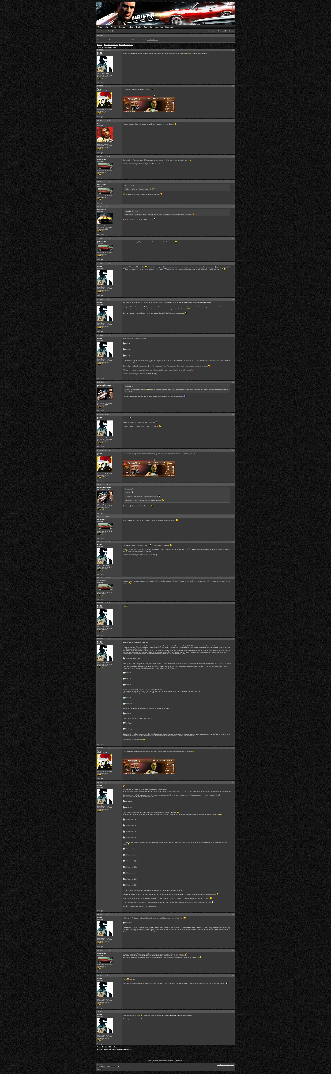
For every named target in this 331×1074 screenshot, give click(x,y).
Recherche (148, 27)
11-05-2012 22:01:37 (103, 335)
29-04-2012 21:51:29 (103, 181)
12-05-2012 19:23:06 (103, 578)
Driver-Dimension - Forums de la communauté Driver (165, 13)
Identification (170, 27)
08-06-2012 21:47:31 (103, 1011)
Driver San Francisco (111, 45)
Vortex (99, 89)
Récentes (221, 31)
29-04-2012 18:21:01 (103, 86)
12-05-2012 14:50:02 (103, 516)
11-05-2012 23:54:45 (103, 450)
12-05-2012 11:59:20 (103, 484)
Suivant (115, 47)
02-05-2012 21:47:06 (103, 263)
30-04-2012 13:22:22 (103, 206)
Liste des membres (126, 27)
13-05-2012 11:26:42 (103, 603)
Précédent (105, 47)
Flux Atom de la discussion (225, 1065)
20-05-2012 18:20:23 (103, 975)
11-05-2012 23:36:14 (103, 382)
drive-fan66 (101, 159)
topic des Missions (152, 40)
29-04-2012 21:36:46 (103, 120)
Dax (98, 123)
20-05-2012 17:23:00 (103, 950)
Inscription (159, 27)
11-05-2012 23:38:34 (103, 414)
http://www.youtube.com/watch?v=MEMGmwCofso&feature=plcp (143, 955)
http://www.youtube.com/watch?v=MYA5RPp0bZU (176, 1015)
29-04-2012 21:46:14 (103, 156)
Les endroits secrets (126, 45)
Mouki (99, 53)
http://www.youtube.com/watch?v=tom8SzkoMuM (195, 302)
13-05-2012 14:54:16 (103, 748)
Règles (138, 27)
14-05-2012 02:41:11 (103, 782)
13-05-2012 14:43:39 (103, 639)
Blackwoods (101, 210)
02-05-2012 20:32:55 (103, 238)
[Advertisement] (165, 1055)
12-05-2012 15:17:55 (103, 542)
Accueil (113, 27)
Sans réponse (229, 31)
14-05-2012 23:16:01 (103, 914)
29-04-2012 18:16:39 (103, 50)
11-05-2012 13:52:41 (103, 299)
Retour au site (103, 27)
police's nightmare (104, 385)
